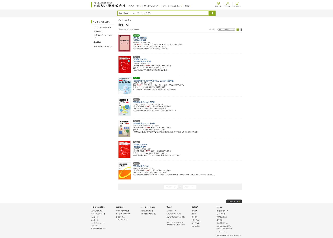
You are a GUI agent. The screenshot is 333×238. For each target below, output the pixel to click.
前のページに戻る (124, 20)
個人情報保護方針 (222, 223)
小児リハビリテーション (104, 36)
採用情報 (194, 217)
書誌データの (122, 218)
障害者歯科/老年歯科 (103, 46)
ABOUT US (195, 223)
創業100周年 (196, 226)
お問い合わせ (196, 220)
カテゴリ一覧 (134, 6)
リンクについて (222, 231)
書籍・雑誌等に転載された (175, 223)
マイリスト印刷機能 (122, 211)
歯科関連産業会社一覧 (148, 214)
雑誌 (187, 6)
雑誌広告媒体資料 (147, 211)
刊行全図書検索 (222, 217)
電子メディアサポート (98, 214)
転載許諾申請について (173, 214)
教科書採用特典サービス (99, 228)
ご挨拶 (194, 214)
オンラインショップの (98, 224)
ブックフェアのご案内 (123, 214)
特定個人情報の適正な (225, 227)
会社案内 (194, 211)
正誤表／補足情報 (97, 211)
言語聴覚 (98, 31)
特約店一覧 (94, 217)
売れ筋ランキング (151, 6)
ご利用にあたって (222, 211)
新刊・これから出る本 (171, 6)
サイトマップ (221, 214)
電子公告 (220, 220)
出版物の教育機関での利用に (175, 218)
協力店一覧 (94, 220)
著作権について (171, 211)
